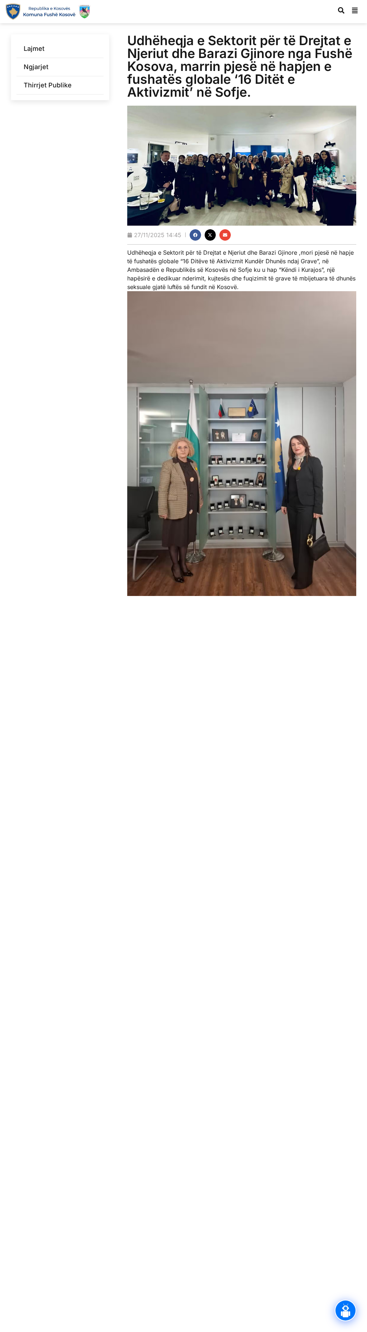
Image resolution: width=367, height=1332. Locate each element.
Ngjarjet (36, 67)
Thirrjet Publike (48, 85)
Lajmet (34, 48)
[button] (195, 235)
